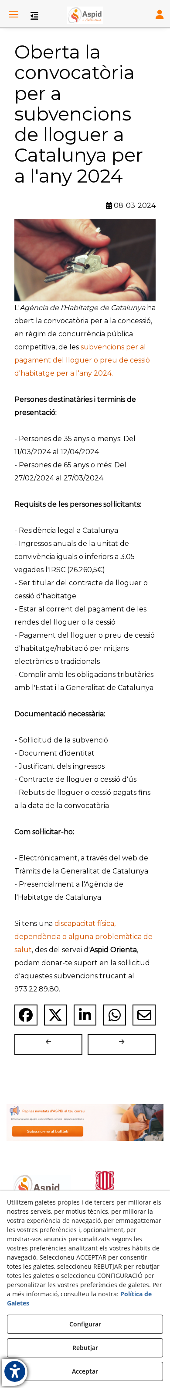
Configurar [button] (85, 1324)
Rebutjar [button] (85, 1347)
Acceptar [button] (85, 1371)
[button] (85, 15)
